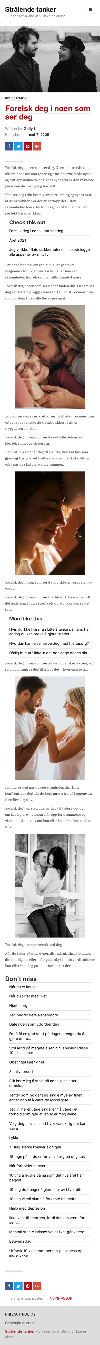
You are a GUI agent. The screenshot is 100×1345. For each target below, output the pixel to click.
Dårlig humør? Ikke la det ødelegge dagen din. (48, 653)
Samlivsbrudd (21, 1071)
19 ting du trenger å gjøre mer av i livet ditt (45, 1189)
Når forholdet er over (27, 1166)
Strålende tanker (30, 9)
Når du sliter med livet (28, 996)
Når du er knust (22, 987)
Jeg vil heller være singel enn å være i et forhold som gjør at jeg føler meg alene (43, 1111)
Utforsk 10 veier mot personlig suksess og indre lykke (46, 1253)
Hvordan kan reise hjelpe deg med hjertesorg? (49, 643)
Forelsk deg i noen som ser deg (48, 112)
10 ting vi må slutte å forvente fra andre (42, 1199)
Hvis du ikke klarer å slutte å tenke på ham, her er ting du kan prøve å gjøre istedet (49, 631)
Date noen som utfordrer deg (34, 1024)
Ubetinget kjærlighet (26, 1062)
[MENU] (90, 9)
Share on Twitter (18, 146)
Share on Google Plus (37, 146)
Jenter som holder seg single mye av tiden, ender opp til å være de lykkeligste (46, 1097)
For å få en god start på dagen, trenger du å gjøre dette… (46, 1036)
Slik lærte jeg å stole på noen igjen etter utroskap (42, 1083)
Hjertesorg (18, 1005)
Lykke (14, 1137)
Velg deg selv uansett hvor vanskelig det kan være (47, 1126)
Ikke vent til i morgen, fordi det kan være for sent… (46, 1220)
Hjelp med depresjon (27, 1208)
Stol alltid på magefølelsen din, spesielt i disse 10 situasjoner (48, 1050)
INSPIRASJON (16, 98)
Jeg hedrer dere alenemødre (33, 1015)
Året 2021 (17, 240)
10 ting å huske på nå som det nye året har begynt (46, 1177)
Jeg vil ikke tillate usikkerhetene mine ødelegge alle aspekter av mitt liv (49, 251)
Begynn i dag (20, 1241)
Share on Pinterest (28, 146)
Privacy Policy (20, 1314)
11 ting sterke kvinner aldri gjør (35, 1147)
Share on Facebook (9, 146)
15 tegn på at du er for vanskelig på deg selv (47, 1156)
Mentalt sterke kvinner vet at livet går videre (46, 1232)
